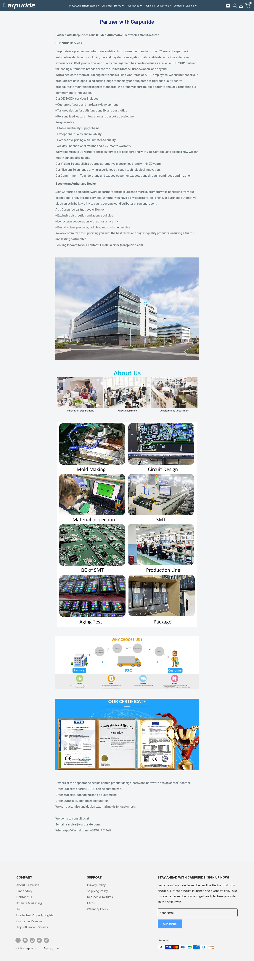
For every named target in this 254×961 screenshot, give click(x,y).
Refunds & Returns (100, 897)
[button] (247, 5)
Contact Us (24, 897)
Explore (190, 5)
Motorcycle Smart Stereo (83, 5)
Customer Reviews (29, 921)
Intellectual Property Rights (35, 915)
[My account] (241, 5)
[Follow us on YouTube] (25, 940)
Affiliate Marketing (29, 903)
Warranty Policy (97, 909)
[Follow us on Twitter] (39, 940)
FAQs (91, 903)
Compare (178, 5)
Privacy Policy (96, 885)
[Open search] (235, 5)
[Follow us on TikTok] (46, 940)
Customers (163, 5)
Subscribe (170, 924)
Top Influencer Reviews (32, 927)
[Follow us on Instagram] (32, 940)
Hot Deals (149, 5)
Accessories (132, 5)
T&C (19, 909)
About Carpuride (27, 885)
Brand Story (24, 891)
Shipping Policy (97, 891)
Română (48, 948)
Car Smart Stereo (111, 5)
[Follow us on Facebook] (18, 940)
